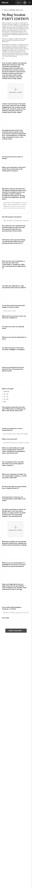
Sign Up (19, 2)
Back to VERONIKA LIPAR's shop (13, 10)
